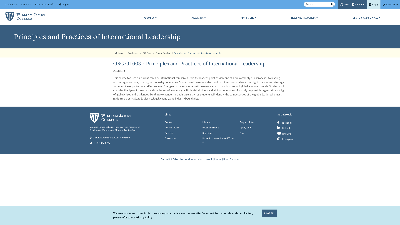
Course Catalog (162, 53)
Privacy (217, 159)
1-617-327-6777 (102, 143)
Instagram (287, 139)
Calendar (360, 4)
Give (346, 4)
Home (121, 53)
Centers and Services (365, 17)
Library (206, 122)
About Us (149, 17)
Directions (170, 138)
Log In (65, 4)
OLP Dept (146, 53)
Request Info (247, 122)
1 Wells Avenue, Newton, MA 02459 (111, 137)
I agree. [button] (269, 213)
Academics (198, 17)
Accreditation (172, 127)
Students (10, 4)
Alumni (25, 4)
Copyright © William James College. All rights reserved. (186, 159)
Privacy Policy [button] (144, 217)
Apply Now (245, 127)
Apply (375, 4)
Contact (169, 122)
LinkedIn (286, 128)
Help (225, 159)
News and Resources (303, 17)
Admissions (247, 17)
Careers (169, 133)
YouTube (286, 133)
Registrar (207, 133)
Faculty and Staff (44, 4)
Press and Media (210, 127)
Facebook (287, 122)
